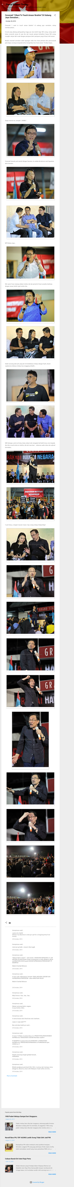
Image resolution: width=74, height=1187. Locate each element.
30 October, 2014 (17, 1059)
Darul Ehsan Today (17, 4)
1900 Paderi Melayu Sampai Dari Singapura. (21, 1116)
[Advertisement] (67, 38)
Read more (52, 1132)
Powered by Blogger (38, 1182)
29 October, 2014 (17, 1010)
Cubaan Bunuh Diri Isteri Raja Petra (18, 1159)
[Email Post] (10, 923)
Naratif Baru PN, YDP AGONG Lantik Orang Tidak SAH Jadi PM (28, 1138)
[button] (55, 15)
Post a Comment (12, 1076)
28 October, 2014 (17, 939)
